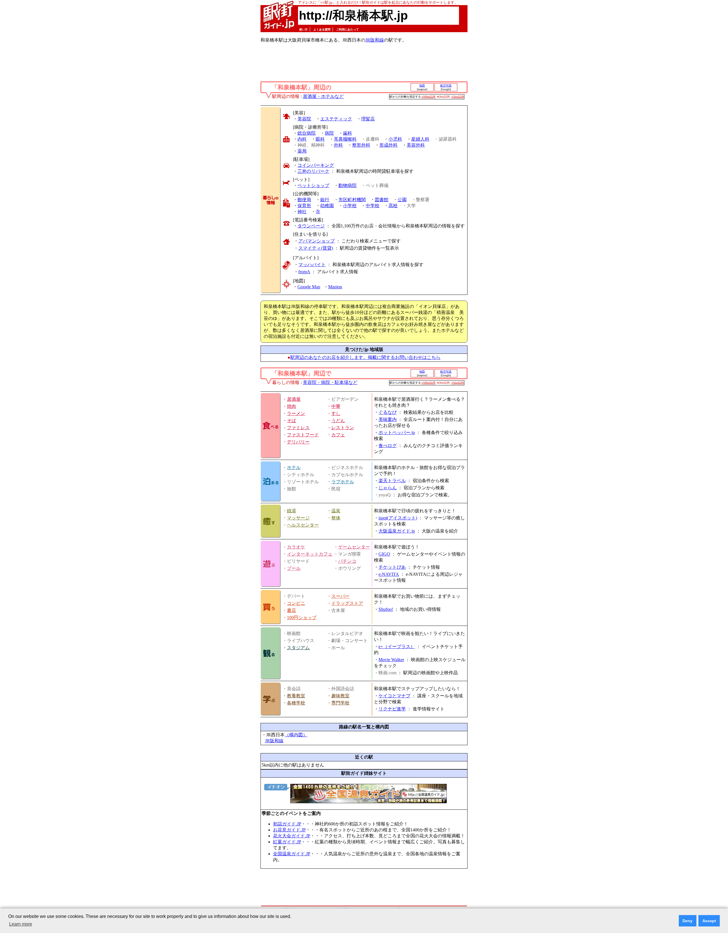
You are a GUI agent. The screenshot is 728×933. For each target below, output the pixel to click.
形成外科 (388, 145)
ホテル (294, 467)
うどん (338, 420)
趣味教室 (340, 695)
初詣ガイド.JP (287, 823)
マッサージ (298, 517)
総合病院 (306, 133)
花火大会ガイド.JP (291, 835)
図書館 (381, 199)
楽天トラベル (392, 480)
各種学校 (296, 702)
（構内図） (296, 734)
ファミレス (298, 427)
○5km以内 (457, 96)
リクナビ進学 (392, 708)
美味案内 (388, 419)
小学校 (350, 205)
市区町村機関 (352, 199)
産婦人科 (420, 139)
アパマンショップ (316, 241)
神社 (302, 211)
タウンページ (311, 225)
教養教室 (296, 695)
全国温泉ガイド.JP (291, 853)
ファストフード (303, 434)
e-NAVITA (389, 574)
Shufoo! (386, 609)
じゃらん (388, 487)
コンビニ (296, 603)
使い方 (303, 29)
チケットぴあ (392, 567)
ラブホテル (342, 481)
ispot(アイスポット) (398, 517)
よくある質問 (321, 29)
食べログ (388, 445)
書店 (291, 610)
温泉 (335, 510)
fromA (304, 271)
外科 (338, 145)
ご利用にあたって (347, 29)
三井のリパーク (313, 171)
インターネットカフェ (309, 554)
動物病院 (347, 185)
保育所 (304, 205)
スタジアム (298, 647)
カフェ (338, 434)
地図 (422, 85)
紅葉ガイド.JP (287, 841)
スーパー (340, 596)
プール (294, 568)
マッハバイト (312, 264)
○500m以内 (428, 96)
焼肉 (291, 406)
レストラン (342, 427)
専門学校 (340, 702)
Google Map (308, 286)
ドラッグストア (347, 603)
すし (335, 413)
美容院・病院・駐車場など (330, 382)
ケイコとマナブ (394, 695)
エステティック (336, 118)
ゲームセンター (354, 546)
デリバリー (298, 441)
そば (291, 420)
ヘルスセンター (303, 525)
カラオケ (296, 546)
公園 (402, 199)
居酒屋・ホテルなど (323, 96)
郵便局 (304, 199)
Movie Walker (391, 659)
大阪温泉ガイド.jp (397, 531)
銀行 (324, 199)
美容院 (304, 118)
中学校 (372, 205)
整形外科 (361, 145)
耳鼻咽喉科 (345, 139)
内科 (302, 139)
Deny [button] (687, 920)
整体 (335, 517)
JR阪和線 (374, 40)
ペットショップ (313, 185)
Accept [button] (709, 920)
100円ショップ (302, 617)
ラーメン (296, 413)
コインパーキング (315, 165)
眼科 (320, 139)
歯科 (347, 133)
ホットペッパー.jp (397, 432)
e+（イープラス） (397, 646)
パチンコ (347, 561)
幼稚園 (327, 205)
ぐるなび (388, 412)
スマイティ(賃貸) (315, 248)
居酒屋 (294, 399)
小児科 (395, 139)
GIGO (384, 554)
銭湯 (291, 510)
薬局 (302, 151)
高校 (393, 205)
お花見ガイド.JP (289, 829)
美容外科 (416, 145)
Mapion (335, 286)
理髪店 (368, 118)
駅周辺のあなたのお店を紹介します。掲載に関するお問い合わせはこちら (365, 357)
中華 (335, 406)
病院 (329, 133)
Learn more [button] (20, 924)
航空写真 (446, 85)
